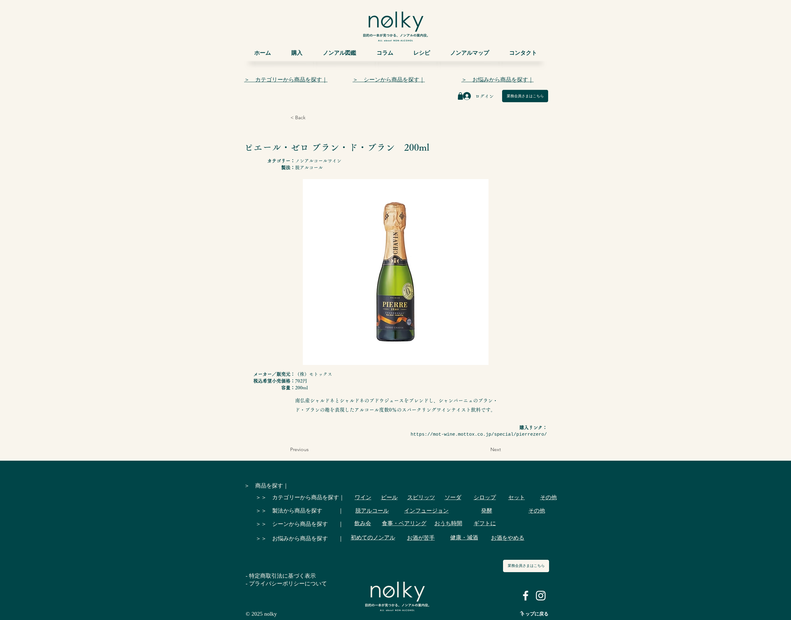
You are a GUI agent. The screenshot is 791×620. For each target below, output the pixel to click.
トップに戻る (534, 613)
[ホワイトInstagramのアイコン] (540, 595)
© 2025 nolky (261, 614)
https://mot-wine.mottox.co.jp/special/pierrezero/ (479, 434)
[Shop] (460, 96)
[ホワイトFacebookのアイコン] (525, 595)
